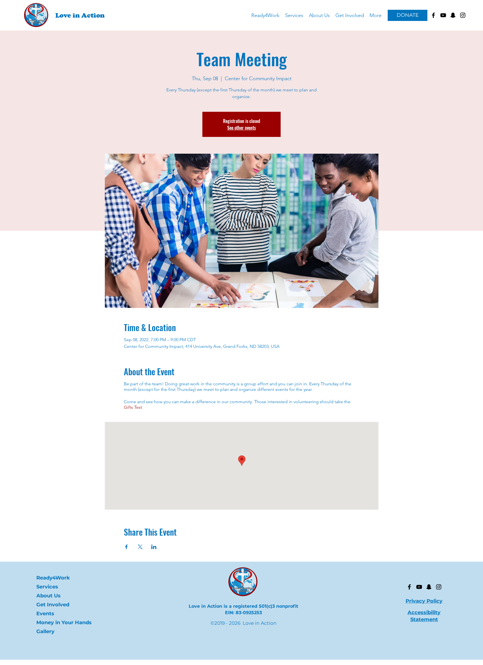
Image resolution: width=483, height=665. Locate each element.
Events (45, 614)
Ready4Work (53, 578)
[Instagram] (438, 586)
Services (47, 587)
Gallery (45, 631)
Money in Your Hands (60, 622)
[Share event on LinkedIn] (154, 547)
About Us (48, 596)
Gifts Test (133, 407)
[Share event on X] (140, 547)
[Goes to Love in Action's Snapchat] (452, 15)
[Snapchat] (428, 586)
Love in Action (80, 15)
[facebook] (433, 15)
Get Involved (52, 605)
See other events (241, 127)
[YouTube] (419, 586)
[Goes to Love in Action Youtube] (443, 15)
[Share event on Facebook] (126, 547)
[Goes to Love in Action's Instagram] (462, 15)
